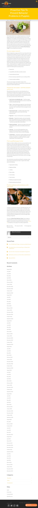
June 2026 (9, 273)
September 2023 (10, 344)
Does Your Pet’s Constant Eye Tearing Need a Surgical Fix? (19, 251)
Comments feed (10, 494)
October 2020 (9, 415)
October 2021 (9, 389)
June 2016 (9, 456)
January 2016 (9, 466)
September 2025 (10, 292)
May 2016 (9, 458)
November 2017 (10, 434)
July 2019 (8, 428)
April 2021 (9, 402)
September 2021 (10, 391)
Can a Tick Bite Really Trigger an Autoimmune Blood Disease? (20, 244)
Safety (8, 480)
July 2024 (8, 323)
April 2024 (9, 329)
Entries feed (9, 492)
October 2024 (9, 316)
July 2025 (8, 297)
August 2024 (9, 320)
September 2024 (10, 318)
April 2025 (9, 303)
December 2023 (10, 338)
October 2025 (9, 290)
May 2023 (9, 353)
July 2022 (8, 372)
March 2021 (9, 404)
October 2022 (9, 365)
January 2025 (9, 310)
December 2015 (10, 468)
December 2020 (10, 410)
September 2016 (10, 451)
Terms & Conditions (27, 502)
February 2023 (9, 357)
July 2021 (8, 395)
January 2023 (9, 359)
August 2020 (9, 419)
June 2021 (9, 398)
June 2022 (9, 374)
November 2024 (10, 314)
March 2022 (9, 380)
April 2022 (9, 378)
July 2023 (8, 348)
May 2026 (9, 275)
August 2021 (9, 393)
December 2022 (10, 361)
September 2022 (10, 368)
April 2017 (9, 438)
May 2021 (9, 400)
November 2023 (10, 340)
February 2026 (9, 282)
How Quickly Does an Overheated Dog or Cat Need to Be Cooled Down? (19, 248)
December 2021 (10, 387)
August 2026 (9, 269)
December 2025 (10, 286)
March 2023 (9, 355)
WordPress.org (9, 496)
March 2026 (9, 280)
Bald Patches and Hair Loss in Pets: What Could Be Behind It (19, 254)
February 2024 (9, 333)
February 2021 (9, 406)
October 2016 (9, 449)
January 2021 (9, 408)
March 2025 (9, 305)
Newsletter (9, 478)
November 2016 (10, 447)
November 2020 (10, 413)
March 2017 (9, 440)
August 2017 (9, 436)
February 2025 (9, 308)
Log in (8, 489)
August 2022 (9, 370)
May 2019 (9, 432)
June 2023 (9, 350)
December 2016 (10, 445)
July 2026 (8, 271)
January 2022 (9, 385)
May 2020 (9, 421)
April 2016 (9, 460)
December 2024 (10, 312)
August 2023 (9, 346)
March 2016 (9, 462)
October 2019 (9, 425)
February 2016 (9, 464)
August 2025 (9, 295)
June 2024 (9, 325)
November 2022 (10, 363)
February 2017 (9, 443)
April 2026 (9, 277)
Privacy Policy (21, 502)
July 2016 (8, 453)
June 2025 (9, 299)
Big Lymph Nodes (12, 257)
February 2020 (9, 423)
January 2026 (9, 284)
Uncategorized (28, 225)
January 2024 (9, 335)
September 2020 (10, 417)
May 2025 (9, 301)
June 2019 (9, 430)
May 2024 (9, 327)
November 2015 (10, 471)
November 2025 (10, 288)
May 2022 (9, 376)
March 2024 (9, 331)
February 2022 (9, 383)
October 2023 (9, 342)
